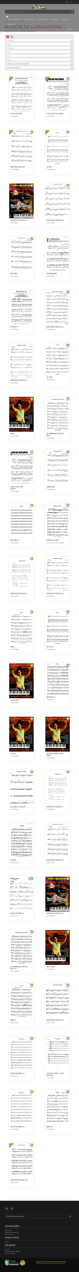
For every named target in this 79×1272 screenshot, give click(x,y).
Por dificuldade (42, 19)
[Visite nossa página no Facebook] (12, 1208)
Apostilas (11, 24)
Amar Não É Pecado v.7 (54, 807)
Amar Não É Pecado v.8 (54, 913)
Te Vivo (49, 167)
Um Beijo (13, 860)
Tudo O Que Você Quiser (16, 488)
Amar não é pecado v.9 (54, 327)
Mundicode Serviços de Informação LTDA (55, 1263)
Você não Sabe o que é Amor (55, 754)
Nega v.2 (13, 1020)
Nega (12, 647)
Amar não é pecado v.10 (55, 220)
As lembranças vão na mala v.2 (18, 967)
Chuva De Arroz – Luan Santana (55, 1074)
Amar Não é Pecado (17, 167)
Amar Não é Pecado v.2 (18, 380)
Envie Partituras (10, 1253)
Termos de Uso (9, 1234)
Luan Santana (14, 116)
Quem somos (8, 1230)
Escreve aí (14, 327)
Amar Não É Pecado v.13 (19, 1180)
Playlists (65, 19)
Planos (7, 1249)
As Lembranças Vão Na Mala (55, 434)
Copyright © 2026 (39, 1261)
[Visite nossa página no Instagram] (7, 1208)
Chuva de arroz (16, 113)
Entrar (7, 1242)
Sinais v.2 (49, 1126)
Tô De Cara (50, 967)
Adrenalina (50, 487)
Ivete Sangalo (59, 543)
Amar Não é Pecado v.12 (55, 1020)
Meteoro (13, 273)
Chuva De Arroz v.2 (17, 913)
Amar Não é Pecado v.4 (18, 220)
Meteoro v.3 (50, 697)
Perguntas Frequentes (12, 1232)
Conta (69, 2)
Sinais (12, 433)
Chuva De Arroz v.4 (17, 1126)
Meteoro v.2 (14, 540)
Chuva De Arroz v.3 (17, 1073)
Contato (69, 29)
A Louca (13, 753)
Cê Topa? (49, 377)
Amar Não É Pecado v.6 (54, 593)
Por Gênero (28, 19)
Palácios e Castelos (18, 807)
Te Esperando (51, 273)
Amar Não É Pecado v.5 (54, 860)
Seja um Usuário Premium (12, 1251)
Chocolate (14, 700)
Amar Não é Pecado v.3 (18, 593)
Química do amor (52, 540)
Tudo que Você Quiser (54, 113)
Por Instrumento (14, 19)
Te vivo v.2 (50, 647)
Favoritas (55, 19)
